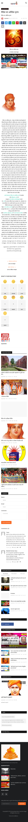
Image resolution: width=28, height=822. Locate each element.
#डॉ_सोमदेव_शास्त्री (13, 199)
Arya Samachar (5, 8)
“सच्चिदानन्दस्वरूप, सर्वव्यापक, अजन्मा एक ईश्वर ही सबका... (18, 776)
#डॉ (4, 201)
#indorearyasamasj (6, 725)
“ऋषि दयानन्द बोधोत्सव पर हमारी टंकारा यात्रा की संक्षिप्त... (12, 485)
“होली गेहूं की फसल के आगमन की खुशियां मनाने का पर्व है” (18, 667)
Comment (4, 510)
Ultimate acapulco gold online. (19, 545)
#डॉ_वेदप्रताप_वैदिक (18, 213)
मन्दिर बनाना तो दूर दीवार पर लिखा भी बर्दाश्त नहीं (12, 440)
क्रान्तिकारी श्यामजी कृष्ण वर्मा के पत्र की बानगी (18, 578)
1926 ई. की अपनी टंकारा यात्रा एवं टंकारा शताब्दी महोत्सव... (19, 659)
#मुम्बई (18, 199)
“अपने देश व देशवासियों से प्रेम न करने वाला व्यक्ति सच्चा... (18, 783)
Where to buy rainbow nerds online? (14, 534)
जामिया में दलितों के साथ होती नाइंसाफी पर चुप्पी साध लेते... (12, 373)
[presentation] (21, 682)
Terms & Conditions (13, 816)
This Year (22, 573)
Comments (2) (5, 528)
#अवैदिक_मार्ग (17, 195)
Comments (4, 493)
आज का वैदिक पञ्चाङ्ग (12, 269)
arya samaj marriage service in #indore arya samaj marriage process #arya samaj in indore (13, 721)
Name (2, 497)
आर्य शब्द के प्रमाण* (6, 697)
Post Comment (6, 522)
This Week (5, 573)
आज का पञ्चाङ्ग (11, 263)
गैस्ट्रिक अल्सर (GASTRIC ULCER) (18, 601)
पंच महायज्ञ (13, 593)
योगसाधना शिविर (5, 396)
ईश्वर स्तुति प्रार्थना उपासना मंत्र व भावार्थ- (19, 585)
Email (2, 504)
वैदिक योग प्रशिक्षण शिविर (7, 418)
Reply (14, 547)
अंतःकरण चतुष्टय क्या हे (15, 609)
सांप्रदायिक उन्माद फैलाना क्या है (8, 462)
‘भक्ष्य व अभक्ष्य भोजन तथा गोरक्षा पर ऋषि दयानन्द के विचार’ (18, 651)
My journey (13, 768)
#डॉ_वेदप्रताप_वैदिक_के (9, 195)
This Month (14, 573)
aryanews (6, 18)
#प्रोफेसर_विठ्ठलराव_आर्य (8, 213)
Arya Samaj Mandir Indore (8, 716)
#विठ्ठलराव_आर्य (14, 197)
